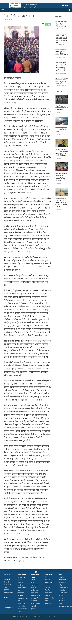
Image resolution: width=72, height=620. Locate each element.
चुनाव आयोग (34, 593)
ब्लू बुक (5, 603)
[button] (2, 10)
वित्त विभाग (48, 588)
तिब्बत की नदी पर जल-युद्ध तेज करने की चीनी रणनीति (62, 129)
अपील (5, 600)
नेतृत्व (32, 582)
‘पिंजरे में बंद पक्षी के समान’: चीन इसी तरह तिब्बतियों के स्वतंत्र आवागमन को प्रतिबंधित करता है (62, 202)
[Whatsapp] (46, 24)
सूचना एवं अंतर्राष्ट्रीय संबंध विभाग (49, 598)
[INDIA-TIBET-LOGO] (24, 5)
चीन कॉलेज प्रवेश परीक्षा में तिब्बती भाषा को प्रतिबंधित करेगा (62, 108)
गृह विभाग (47, 585)
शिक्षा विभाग (48, 590)
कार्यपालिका (34, 590)
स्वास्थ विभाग (48, 603)
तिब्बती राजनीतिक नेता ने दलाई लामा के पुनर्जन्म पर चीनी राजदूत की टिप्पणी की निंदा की (62, 152)
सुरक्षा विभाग (48, 593)
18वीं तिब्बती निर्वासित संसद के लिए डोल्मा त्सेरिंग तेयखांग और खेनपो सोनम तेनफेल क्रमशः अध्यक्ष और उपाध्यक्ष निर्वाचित (61, 66)
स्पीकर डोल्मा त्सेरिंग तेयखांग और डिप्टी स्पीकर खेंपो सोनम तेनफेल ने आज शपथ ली (62, 52)
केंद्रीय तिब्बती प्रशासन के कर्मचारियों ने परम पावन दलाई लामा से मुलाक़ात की (62, 80)
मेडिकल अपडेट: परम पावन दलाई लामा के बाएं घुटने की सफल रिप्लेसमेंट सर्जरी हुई (62, 23)
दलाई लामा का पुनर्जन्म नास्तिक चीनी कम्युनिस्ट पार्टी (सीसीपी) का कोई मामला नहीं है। (61, 177)
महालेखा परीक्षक (35, 598)
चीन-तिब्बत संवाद (8, 592)
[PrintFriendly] (49, 24)
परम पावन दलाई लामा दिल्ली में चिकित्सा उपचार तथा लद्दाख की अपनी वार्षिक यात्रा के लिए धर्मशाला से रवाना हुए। (61, 38)
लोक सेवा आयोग (35, 595)
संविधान (33, 580)
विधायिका (33, 588)
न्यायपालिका (34, 585)
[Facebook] (43, 24)
